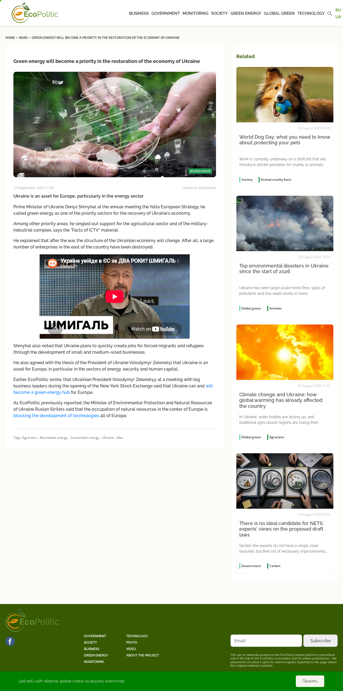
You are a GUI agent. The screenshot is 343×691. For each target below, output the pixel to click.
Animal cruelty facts (276, 179)
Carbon (275, 566)
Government (165, 13)
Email (239, 641)
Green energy (245, 13)
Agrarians (29, 437)
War (120, 437)
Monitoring (195, 13)
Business (139, 13)
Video (131, 649)
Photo (131, 642)
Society (219, 13)
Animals (275, 308)
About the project (142, 655)
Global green (279, 13)
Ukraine (108, 437)
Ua (338, 16)
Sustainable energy (84, 437)
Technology (311, 13)
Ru (338, 10)
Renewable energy (54, 437)
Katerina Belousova (199, 187)
